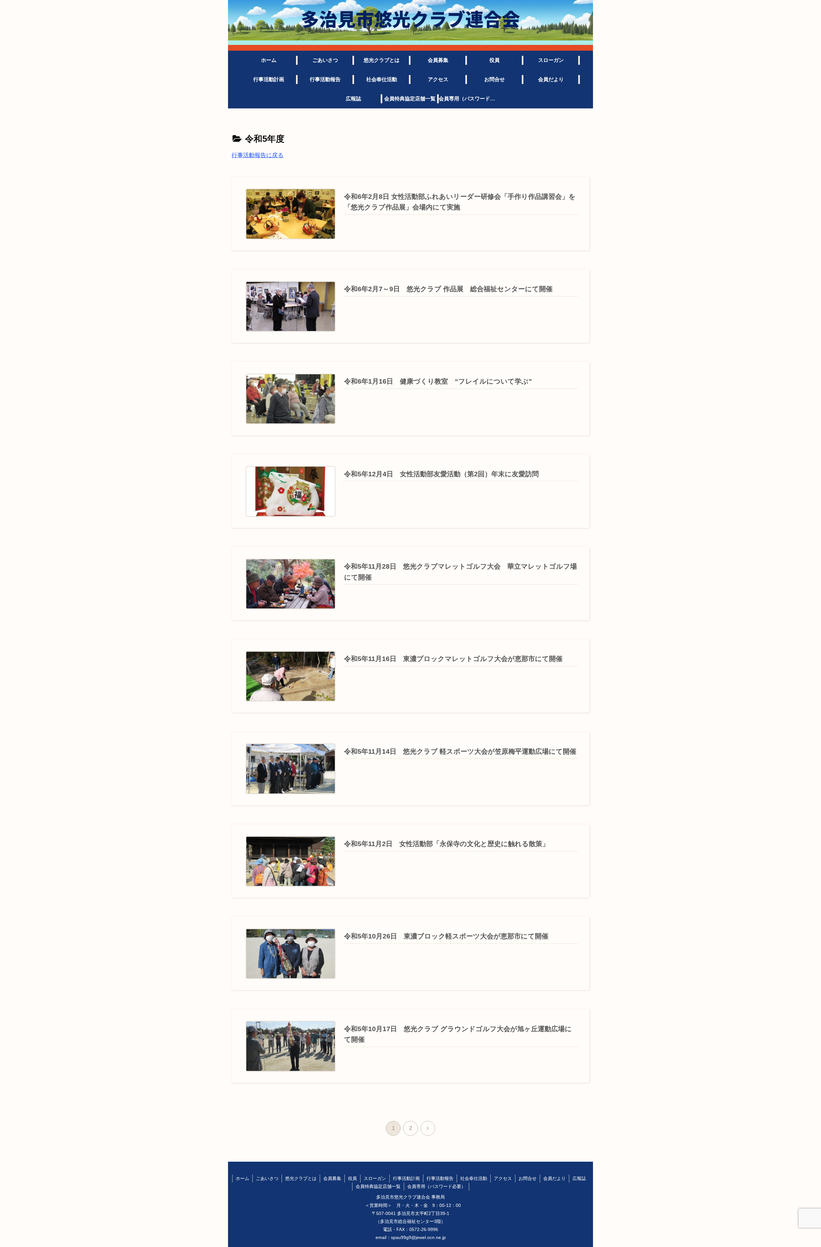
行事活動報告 (440, 1178)
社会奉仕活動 (473, 1178)
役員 (352, 1178)
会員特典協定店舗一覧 (378, 1186)
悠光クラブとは (301, 1178)
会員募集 (332, 1178)
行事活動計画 (406, 1178)
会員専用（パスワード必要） (436, 1186)
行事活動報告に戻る (258, 155)
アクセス (503, 1178)
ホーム (242, 1178)
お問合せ (528, 1178)
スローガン (375, 1178)
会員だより (554, 1178)
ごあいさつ (267, 1178)
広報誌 (579, 1178)
